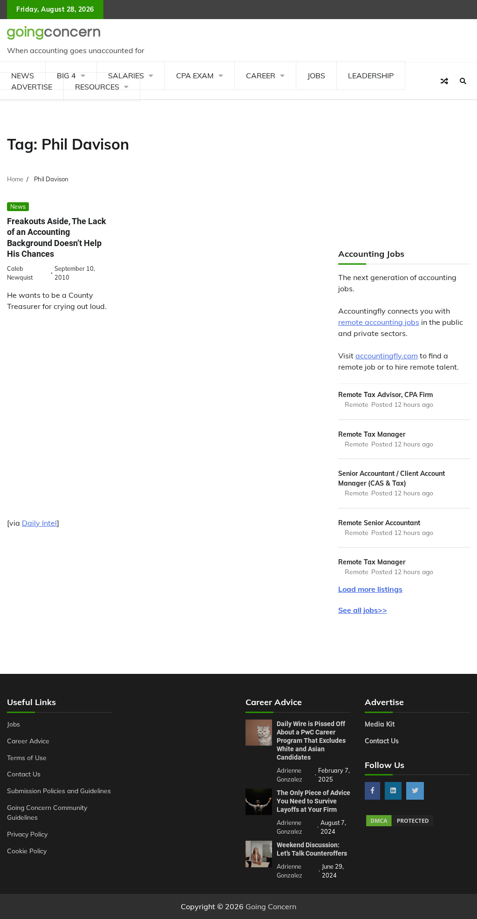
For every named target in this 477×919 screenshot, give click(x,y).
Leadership (371, 75)
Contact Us (24, 774)
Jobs (316, 75)
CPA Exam (195, 75)
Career (260, 75)
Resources (97, 86)
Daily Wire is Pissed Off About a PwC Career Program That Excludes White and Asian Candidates (311, 740)
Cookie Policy (27, 851)
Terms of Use (27, 757)
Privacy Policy (27, 834)
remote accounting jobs (378, 322)
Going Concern (270, 906)
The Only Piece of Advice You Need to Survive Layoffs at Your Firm (313, 801)
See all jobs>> (362, 610)
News (18, 206)
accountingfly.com (386, 355)
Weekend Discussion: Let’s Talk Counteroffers (312, 849)
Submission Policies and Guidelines (59, 791)
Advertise (31, 86)
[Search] (463, 81)
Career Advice (28, 741)
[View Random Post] (444, 81)
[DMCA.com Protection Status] (400, 825)
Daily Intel (39, 523)
